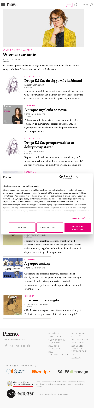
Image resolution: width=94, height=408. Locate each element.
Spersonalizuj (49, 227)
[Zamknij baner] (83, 177)
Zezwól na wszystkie (77, 227)
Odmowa (22, 227)
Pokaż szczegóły (79, 218)
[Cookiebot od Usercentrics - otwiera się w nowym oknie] (61, 177)
